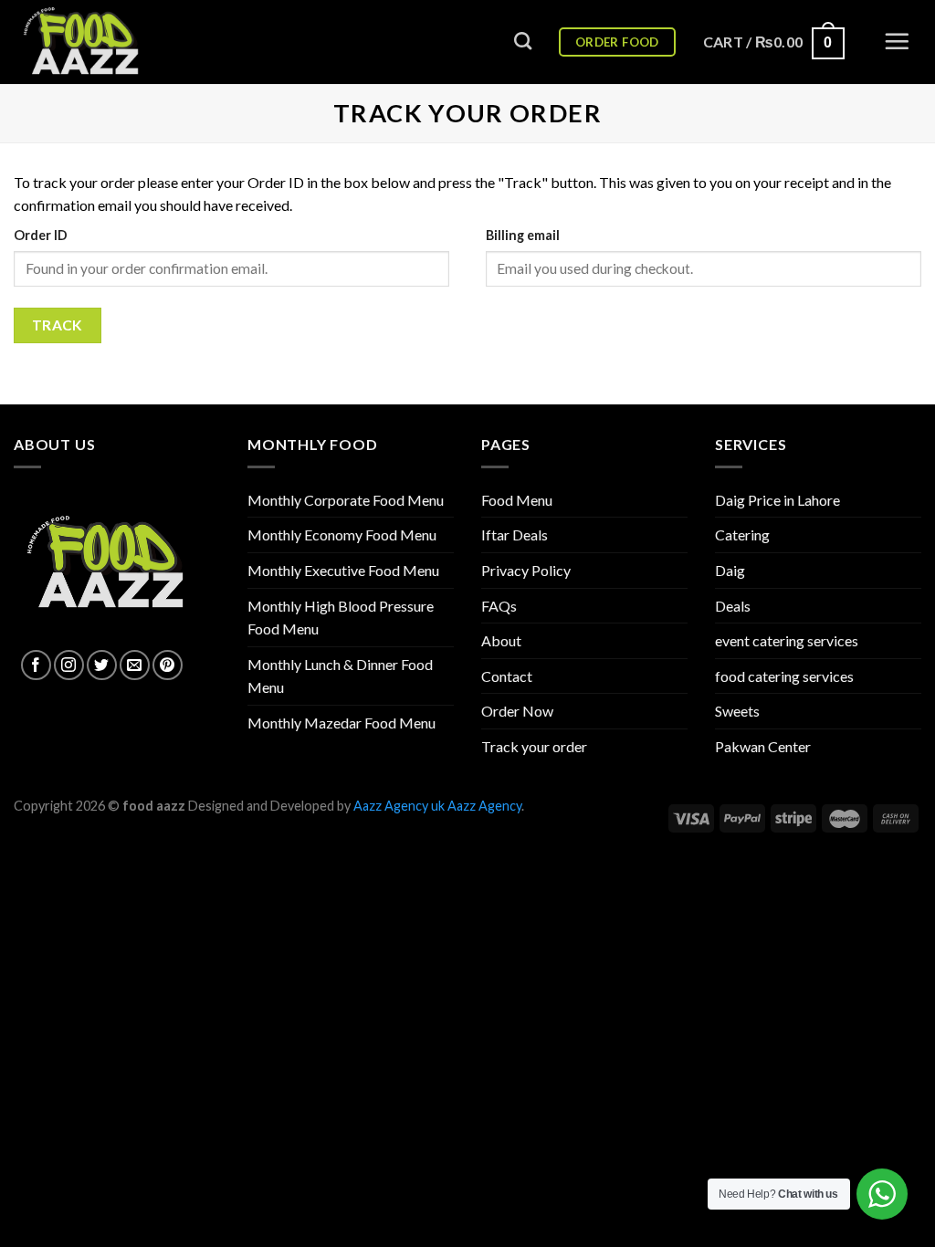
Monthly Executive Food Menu (343, 570)
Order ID (41, 235)
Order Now (517, 710)
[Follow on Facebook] (36, 665)
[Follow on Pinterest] (167, 665)
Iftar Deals (514, 534)
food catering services (784, 676)
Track (57, 325)
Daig (730, 570)
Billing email (523, 235)
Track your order (534, 746)
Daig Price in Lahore (777, 499)
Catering (742, 534)
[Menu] (896, 41)
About (501, 640)
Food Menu (516, 499)
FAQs (499, 605)
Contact (506, 676)
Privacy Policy (526, 570)
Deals (733, 605)
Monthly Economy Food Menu (341, 534)
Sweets (737, 710)
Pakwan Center (763, 746)
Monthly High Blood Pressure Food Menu (340, 617)
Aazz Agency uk (399, 805)
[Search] (522, 40)
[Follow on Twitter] (102, 665)
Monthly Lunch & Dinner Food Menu (340, 676)
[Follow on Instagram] (69, 665)
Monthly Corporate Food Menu (345, 499)
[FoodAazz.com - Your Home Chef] (105, 42)
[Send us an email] (135, 665)
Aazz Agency (484, 805)
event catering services (786, 640)
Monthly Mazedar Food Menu (341, 722)
